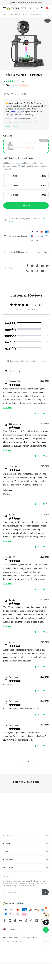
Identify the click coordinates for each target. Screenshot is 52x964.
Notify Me (26, 205)
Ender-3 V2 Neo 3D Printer (32, 15)
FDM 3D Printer (15, 15)
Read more (7, 408)
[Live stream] (47, 8)
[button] (11, 929)
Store (5, 15)
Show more (10, 126)
